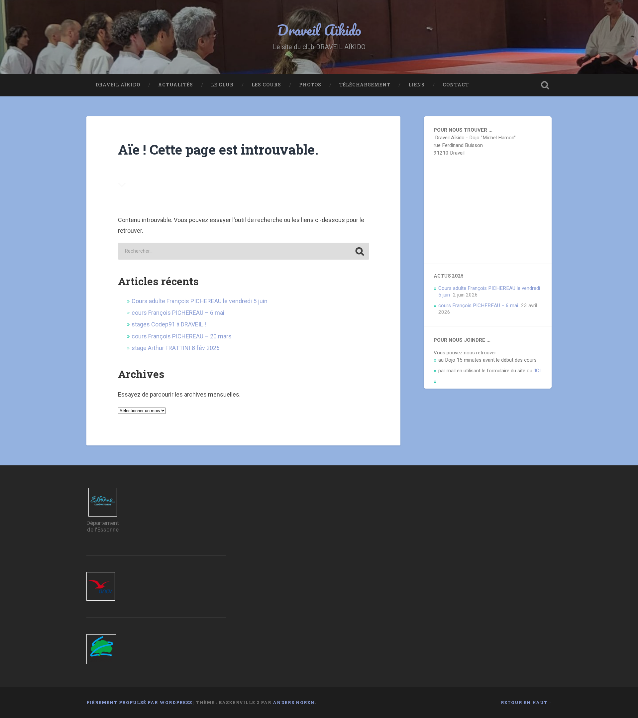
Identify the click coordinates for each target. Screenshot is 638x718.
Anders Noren (294, 702)
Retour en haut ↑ (526, 702)
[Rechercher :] (243, 251)
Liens (416, 85)
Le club (222, 85)
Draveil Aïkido (319, 30)
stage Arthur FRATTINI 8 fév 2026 (176, 347)
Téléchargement (364, 85)
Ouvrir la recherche (545, 85)
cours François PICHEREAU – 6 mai (178, 312)
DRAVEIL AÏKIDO (117, 85)
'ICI (537, 371)
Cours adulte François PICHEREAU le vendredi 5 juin (199, 301)
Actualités (175, 85)
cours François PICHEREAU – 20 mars (182, 336)
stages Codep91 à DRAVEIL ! (169, 324)
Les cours (266, 85)
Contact (456, 85)
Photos (310, 85)
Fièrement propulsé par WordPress (139, 702)
